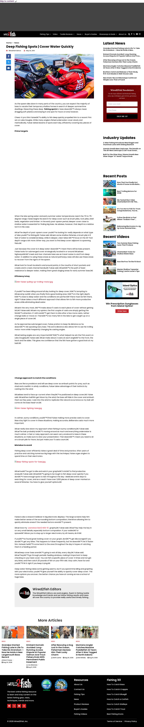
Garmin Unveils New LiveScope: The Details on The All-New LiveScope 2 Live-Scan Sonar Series (122, 151)
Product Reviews (81, 704)
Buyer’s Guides (91, 34)
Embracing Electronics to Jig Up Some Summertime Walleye (129, 228)
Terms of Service (114, 721)
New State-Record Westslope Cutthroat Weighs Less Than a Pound (120, 79)
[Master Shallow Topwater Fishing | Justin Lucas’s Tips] (109, 270)
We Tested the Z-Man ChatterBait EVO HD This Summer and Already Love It (128, 202)
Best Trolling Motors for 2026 (127, 192)
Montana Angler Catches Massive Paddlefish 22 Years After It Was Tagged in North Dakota (122, 67)
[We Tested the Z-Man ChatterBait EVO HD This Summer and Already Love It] (109, 201)
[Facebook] (9, 706)
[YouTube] (19, 706)
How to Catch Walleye (117, 704)
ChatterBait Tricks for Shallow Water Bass (126, 253)
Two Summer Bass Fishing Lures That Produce (127, 244)
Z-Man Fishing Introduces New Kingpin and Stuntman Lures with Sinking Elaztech (120, 144)
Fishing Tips (44, 34)
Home (9, 43)
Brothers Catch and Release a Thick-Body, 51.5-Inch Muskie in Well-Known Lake (120, 73)
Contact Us (79, 689)
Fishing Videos (80, 714)
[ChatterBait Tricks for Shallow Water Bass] (109, 253)
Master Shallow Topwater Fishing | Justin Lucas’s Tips (128, 270)
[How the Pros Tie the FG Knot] (109, 262)
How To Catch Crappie (117, 689)
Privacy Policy (131, 721)
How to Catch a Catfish (117, 699)
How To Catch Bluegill (117, 694)
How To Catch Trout (116, 709)
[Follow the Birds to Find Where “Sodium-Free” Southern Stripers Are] (109, 218)
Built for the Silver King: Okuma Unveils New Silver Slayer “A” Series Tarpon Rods (120, 155)
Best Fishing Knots (115, 714)
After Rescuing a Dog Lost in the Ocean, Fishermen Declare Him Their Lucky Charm (120, 61)
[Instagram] (24, 706)
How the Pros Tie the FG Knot (129, 261)
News (79, 34)
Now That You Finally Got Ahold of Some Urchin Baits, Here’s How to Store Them (128, 184)
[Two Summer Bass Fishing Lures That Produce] (109, 244)
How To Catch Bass (116, 684)
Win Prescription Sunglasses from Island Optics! (122, 304)
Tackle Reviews (66, 34)
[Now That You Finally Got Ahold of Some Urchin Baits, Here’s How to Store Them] (109, 183)
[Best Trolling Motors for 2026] (109, 192)
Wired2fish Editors (47, 589)
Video (55, 34)
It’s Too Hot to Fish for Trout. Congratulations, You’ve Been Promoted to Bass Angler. (129, 211)
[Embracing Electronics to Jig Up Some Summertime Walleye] (109, 227)
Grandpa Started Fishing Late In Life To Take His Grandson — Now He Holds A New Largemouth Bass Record (121, 50)
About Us (122, 34)
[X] (14, 706)
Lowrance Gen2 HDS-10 (38, 528)
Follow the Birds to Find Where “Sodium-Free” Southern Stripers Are (126, 219)
